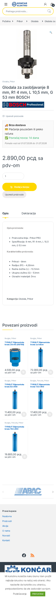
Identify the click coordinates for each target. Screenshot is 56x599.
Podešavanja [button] (19, 593)
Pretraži (49, 11)
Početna (6, 21)
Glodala (34, 21)
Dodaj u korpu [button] (23, 372)
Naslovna (7, 516)
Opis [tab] (5, 213)
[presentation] (53, 492)
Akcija (5, 526)
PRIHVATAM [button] (37, 594)
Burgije (7, 338)
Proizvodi (7, 521)
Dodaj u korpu (21, 187)
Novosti (6, 535)
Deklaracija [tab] (29, 213)
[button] (50, 32)
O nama (6, 530)
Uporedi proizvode (14, 116)
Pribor (20, 21)
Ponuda (40, 381)
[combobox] (24, 11)
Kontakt (6, 540)
